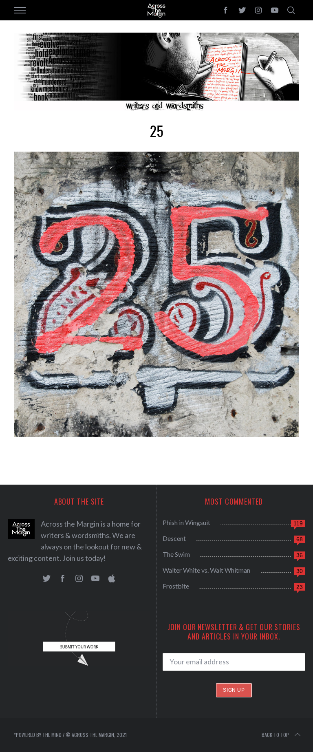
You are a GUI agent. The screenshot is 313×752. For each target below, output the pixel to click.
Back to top (275, 734)
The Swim (176, 554)
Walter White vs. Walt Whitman (206, 570)
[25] (156, 434)
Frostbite (176, 586)
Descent (174, 538)
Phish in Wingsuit (186, 522)
